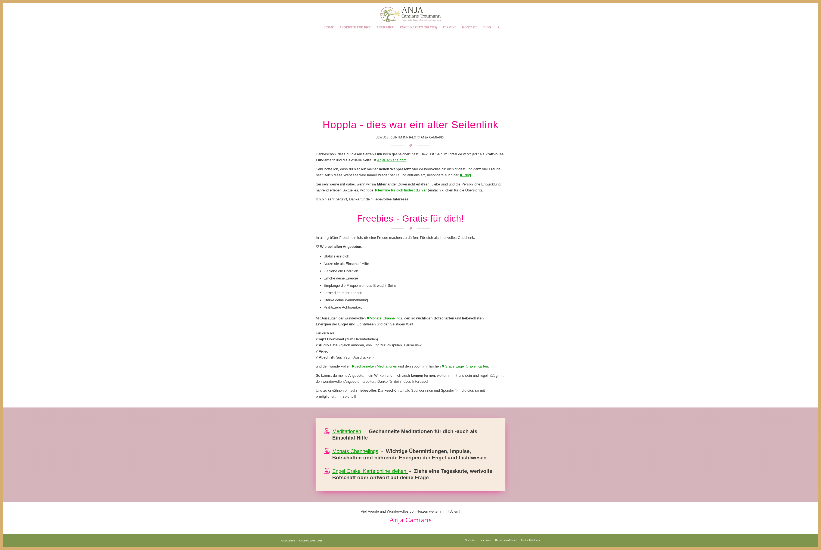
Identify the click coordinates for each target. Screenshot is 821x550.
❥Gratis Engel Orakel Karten (465, 366)
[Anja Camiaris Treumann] (410, 12)
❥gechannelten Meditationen (374, 366)
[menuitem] (329, 26)
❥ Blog (465, 175)
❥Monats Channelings (384, 318)
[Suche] (496, 26)
